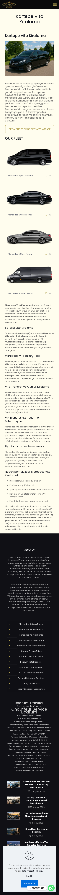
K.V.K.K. (29, 876)
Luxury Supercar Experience (31, 689)
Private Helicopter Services (31, 678)
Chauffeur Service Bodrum (29, 710)
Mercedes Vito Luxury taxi (22, 740)
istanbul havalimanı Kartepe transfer (29, 722)
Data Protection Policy (32, 870)
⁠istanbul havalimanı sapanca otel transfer (29, 764)
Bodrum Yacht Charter (29, 706)
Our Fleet (40, 739)
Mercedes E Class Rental (20, 254)
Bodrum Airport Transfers (31, 667)
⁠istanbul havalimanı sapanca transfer (29, 767)
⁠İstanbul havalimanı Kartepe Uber (29, 770)
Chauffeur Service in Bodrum (31, 645)
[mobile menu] (54, 4)
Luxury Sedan (38, 733)
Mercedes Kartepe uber (38, 737)
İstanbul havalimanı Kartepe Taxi (36, 746)
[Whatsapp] (51, 888)
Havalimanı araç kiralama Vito (29, 719)
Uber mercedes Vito (15, 743)
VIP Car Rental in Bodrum (31, 672)
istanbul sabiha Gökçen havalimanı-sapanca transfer (29, 728)
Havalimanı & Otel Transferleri (29, 716)
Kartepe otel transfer (21, 734)
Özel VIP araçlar (15, 746)
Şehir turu (20, 758)
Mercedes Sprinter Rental (20, 293)
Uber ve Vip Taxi (30, 743)
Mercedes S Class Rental (20, 214)
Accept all (29, 883)
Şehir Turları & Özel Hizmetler (39, 755)
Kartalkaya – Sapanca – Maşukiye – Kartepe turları (29, 731)
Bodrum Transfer (29, 702)
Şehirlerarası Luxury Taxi (17, 755)
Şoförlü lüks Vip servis (33, 758)
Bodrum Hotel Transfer (31, 661)
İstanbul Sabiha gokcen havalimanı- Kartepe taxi (29, 749)
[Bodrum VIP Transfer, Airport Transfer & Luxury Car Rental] (9, 4)
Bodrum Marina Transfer (31, 656)
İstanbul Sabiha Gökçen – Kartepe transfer (29, 752)
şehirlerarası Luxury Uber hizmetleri (29, 761)
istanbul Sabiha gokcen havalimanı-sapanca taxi (29, 725)
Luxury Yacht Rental (31, 683)
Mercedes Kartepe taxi (19, 737)
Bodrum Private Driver (31, 651)
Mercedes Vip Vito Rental (20, 175)
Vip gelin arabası (44, 743)
